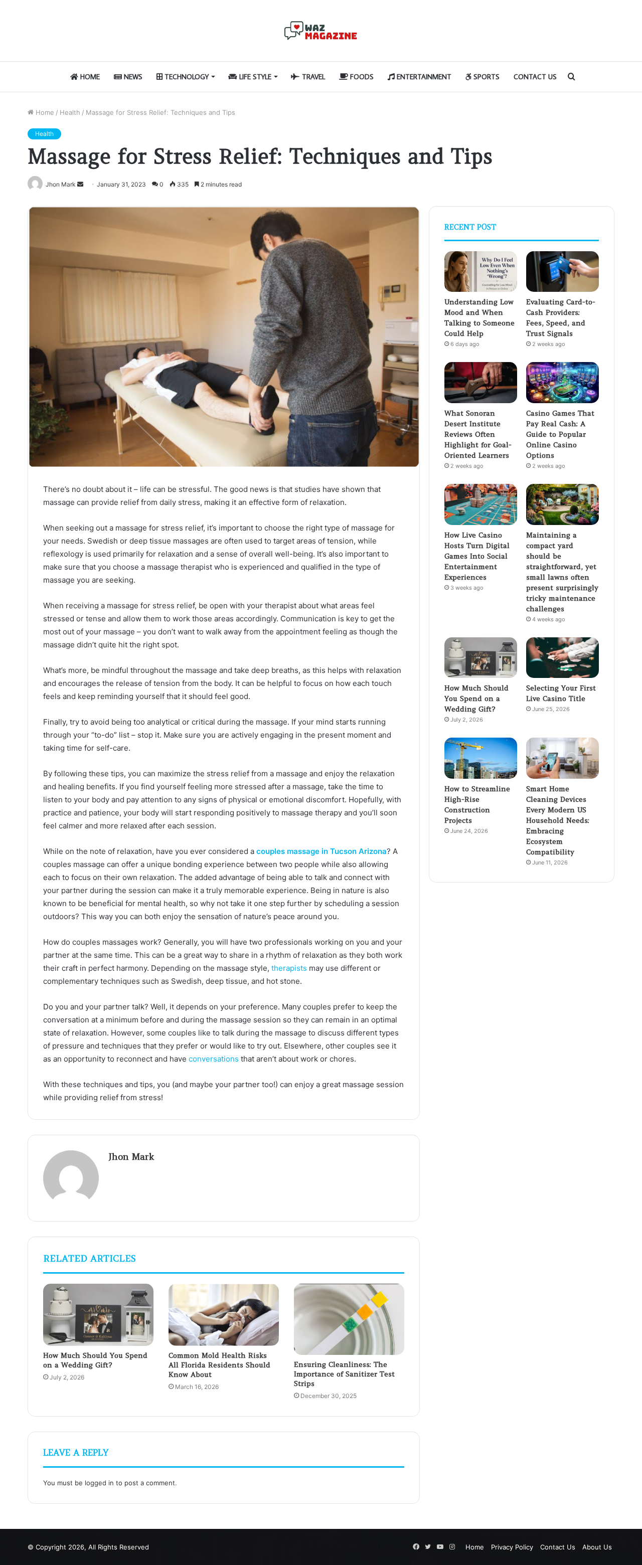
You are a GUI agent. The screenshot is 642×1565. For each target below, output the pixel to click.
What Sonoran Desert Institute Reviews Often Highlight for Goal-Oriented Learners (478, 434)
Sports (485, 76)
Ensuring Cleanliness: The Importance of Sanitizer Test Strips (344, 1374)
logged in (99, 1483)
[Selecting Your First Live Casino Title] (562, 657)
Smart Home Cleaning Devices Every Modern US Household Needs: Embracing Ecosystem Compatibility (557, 820)
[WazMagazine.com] (321, 30)
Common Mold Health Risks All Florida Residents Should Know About (219, 1365)
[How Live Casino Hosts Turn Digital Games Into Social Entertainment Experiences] (480, 504)
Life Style (254, 76)
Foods (361, 76)
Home (89, 76)
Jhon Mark (131, 1156)
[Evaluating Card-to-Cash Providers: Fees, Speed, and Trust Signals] (562, 271)
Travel (312, 76)
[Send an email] (80, 184)
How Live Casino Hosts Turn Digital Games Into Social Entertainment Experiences (477, 556)
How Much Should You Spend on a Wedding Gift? (95, 1360)
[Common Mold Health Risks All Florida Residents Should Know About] (224, 1315)
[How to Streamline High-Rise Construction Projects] (480, 758)
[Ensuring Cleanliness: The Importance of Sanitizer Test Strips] (349, 1319)
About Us (597, 1547)
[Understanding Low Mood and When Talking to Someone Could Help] (480, 271)
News (132, 76)
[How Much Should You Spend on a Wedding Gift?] (98, 1315)
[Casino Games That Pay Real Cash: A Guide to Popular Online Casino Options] (562, 382)
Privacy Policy (512, 1547)
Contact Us (535, 76)
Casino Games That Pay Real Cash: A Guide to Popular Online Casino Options (560, 434)
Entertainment (423, 76)
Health (70, 112)
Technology (186, 76)
